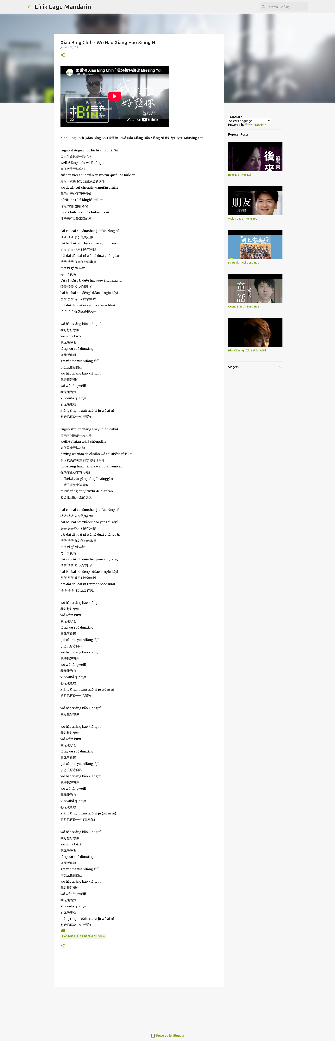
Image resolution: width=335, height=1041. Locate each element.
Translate (259, 125)
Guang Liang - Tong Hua (243, 306)
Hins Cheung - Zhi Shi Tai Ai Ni (247, 350)
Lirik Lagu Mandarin (63, 6)
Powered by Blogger (169, 1035)
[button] (62, 55)
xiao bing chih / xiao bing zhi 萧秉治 (83, 936)
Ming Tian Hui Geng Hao (243, 262)
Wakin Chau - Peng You (242, 218)
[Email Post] (62, 931)
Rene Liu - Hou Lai (239, 174)
